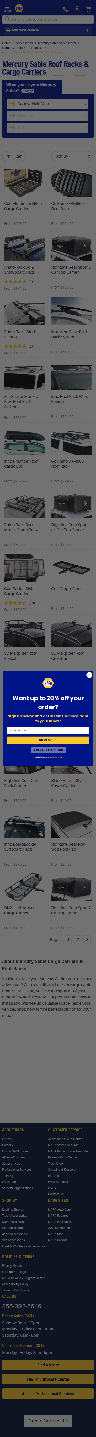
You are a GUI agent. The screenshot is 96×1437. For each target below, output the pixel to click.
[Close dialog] (89, 674)
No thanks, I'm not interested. (48, 749)
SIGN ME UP (48, 740)
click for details (56, 757)
